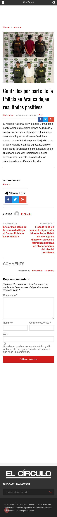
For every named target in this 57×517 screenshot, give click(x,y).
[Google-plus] (51, 119)
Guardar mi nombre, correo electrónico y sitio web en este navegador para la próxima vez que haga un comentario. (27, 349)
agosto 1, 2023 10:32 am (26, 115)
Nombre (8, 322)
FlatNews (30, 511)
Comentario (10, 295)
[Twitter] (45, 119)
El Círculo (28, 2)
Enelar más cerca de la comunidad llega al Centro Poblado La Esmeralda (14, 232)
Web (5, 334)
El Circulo (9, 115)
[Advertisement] (28, 12)
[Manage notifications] (6, 510)
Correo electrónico (40, 322)
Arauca (6, 184)
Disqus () (49, 270)
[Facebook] (40, 119)
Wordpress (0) (24, 270)
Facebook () (37, 270)
